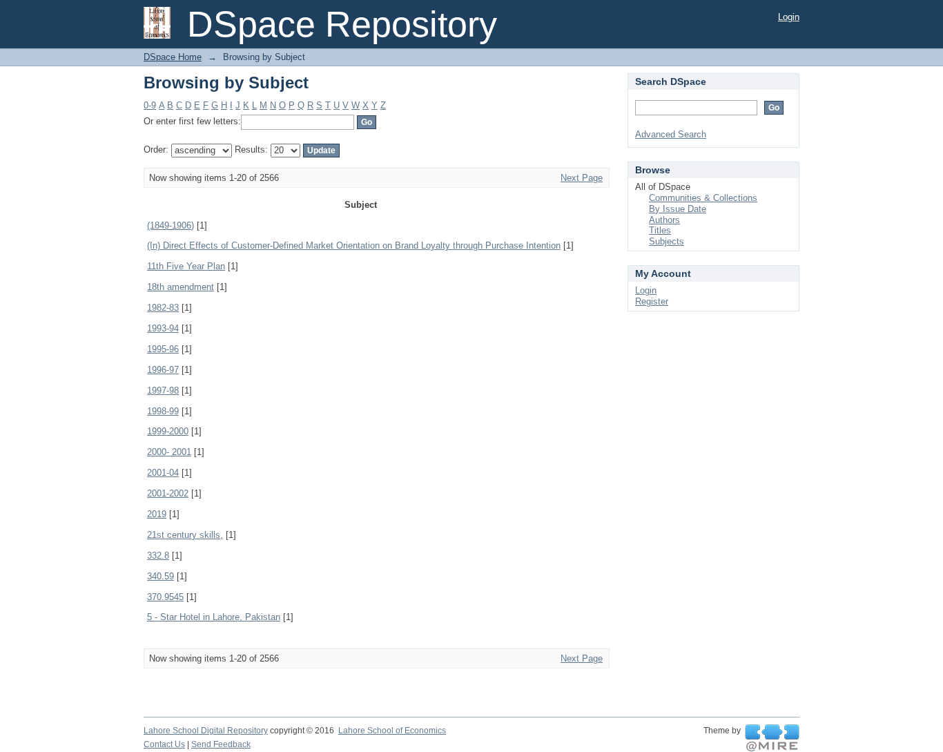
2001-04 (163, 472)
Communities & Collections (703, 198)
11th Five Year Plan (186, 266)
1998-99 (163, 411)
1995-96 (163, 349)
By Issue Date (677, 209)
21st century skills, (185, 535)
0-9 (150, 105)
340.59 (160, 576)
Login (788, 17)
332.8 (158, 555)
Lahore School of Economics (392, 730)
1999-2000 (167, 431)
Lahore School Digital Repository (206, 730)
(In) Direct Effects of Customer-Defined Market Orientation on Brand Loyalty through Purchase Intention (354, 245)
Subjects (666, 241)
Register (651, 301)
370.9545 (165, 597)
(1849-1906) (170, 225)
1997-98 (163, 390)
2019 (156, 514)
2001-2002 (167, 493)
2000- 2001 (169, 452)
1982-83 (163, 307)
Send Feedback (221, 744)
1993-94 (163, 328)
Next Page (582, 178)
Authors (664, 220)
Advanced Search (670, 134)
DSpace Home (173, 57)
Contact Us (164, 744)
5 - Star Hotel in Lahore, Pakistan (213, 617)
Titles (660, 230)
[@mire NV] (772, 738)
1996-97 (163, 370)
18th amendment (180, 287)
